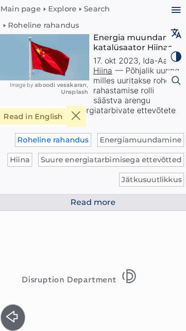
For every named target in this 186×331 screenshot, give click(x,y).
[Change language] (176, 34)
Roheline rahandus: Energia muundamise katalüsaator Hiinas (138, 37)
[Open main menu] (176, 11)
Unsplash (74, 91)
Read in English (32, 116)
